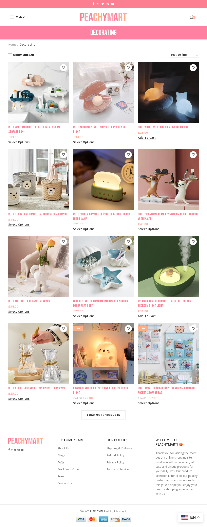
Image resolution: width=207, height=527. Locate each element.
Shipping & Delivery (119, 448)
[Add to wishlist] (63, 67)
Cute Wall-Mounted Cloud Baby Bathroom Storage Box (34, 129)
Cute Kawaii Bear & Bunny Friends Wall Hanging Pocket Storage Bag (167, 390)
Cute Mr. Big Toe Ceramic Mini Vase (29, 301)
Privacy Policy (115, 462)
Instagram (97, 3)
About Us (63, 448)
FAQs (60, 462)
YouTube (112, 3)
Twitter (102, 3)
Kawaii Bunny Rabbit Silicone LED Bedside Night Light (102, 390)
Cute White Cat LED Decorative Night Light (164, 127)
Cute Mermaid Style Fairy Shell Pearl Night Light (100, 129)
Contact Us (64, 483)
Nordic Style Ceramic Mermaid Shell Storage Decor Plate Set (101, 303)
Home (12, 44)
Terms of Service (118, 469)
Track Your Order (68, 469)
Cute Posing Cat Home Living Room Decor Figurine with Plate (168, 216)
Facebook (93, 3)
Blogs (61, 455)
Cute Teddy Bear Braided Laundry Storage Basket (38, 214)
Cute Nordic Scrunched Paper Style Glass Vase (37, 388)
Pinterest (107, 3)
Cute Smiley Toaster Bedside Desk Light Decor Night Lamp (101, 216)
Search (61, 476)
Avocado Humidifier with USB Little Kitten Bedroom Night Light (164, 303)
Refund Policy (115, 455)
